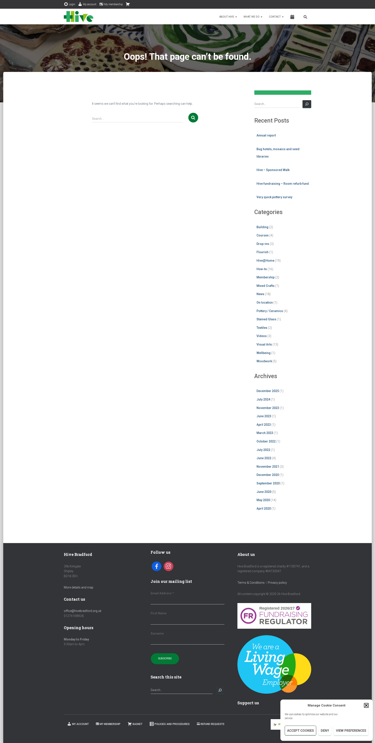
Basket (137, 724)
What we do (251, 16)
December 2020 (268, 475)
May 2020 (263, 500)
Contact (275, 16)
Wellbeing (264, 353)
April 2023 (264, 424)
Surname (157, 633)
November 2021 (268, 466)
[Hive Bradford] (79, 16)
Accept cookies (300, 731)
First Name (158, 613)
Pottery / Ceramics (270, 311)
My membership (113, 4)
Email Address (162, 593)
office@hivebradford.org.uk (82, 611)
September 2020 (268, 483)
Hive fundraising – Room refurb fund (283, 183)
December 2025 (268, 391)
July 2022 (263, 450)
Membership (266, 277)
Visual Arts (264, 344)
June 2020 (264, 492)
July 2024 (263, 399)
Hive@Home (265, 260)
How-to (262, 269)
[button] (366, 705)
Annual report (266, 135)
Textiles (262, 327)
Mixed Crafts (266, 286)
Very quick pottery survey (274, 197)
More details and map (78, 587)
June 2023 (264, 416)
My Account (80, 724)
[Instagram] (168, 566)
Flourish (262, 252)
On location (265, 302)
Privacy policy (277, 582)
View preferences (351, 731)
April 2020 (264, 508)
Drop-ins (263, 244)
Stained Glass (266, 319)
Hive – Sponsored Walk (273, 170)
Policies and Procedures (172, 724)
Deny (325, 731)
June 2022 (264, 458)
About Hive (227, 16)
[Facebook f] (157, 566)
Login (72, 4)
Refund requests (212, 724)
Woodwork (264, 361)
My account (89, 4)
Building (262, 227)
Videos (262, 336)
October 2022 (266, 441)
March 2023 (265, 433)
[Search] (307, 104)
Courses (263, 235)
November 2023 (268, 408)
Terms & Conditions (251, 582)
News (260, 294)
